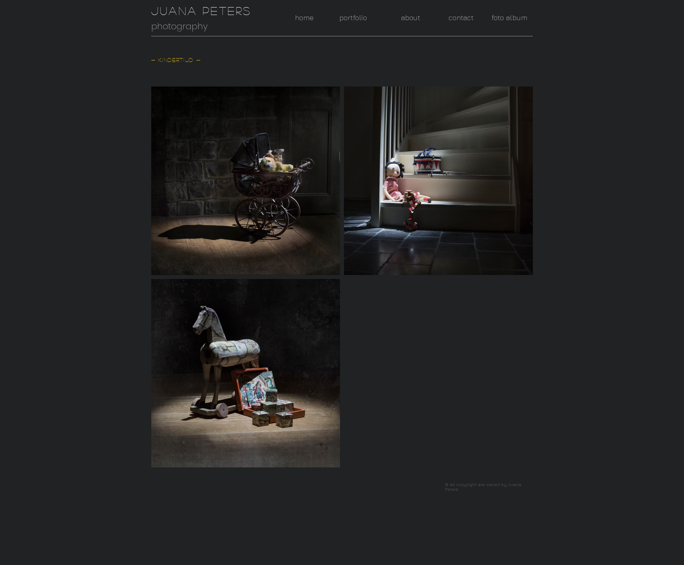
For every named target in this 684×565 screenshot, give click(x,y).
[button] (345, 17)
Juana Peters (201, 10)
